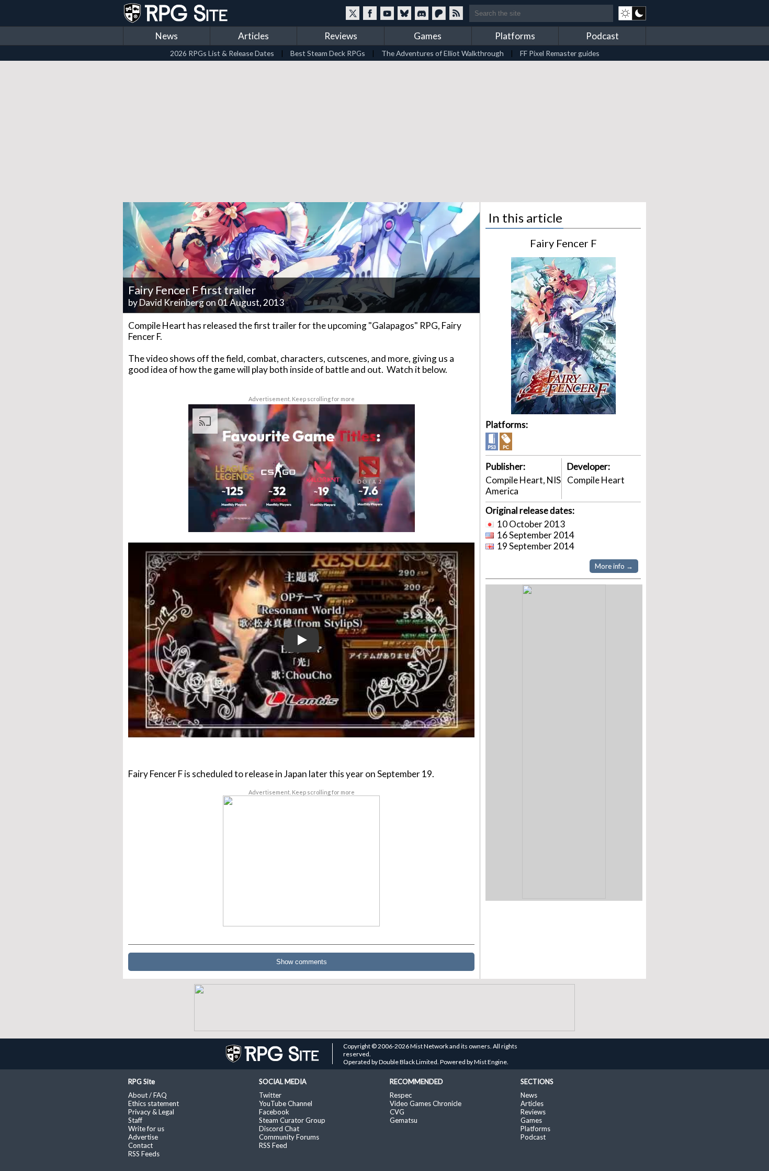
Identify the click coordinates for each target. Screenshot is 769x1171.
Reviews (340, 35)
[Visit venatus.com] (394, 515)
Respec (401, 1095)
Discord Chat (279, 1128)
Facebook (274, 1112)
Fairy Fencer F (563, 243)
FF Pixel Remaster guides (560, 53)
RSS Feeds (144, 1154)
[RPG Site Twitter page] (352, 13)
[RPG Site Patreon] (439, 13)
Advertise (143, 1137)
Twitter (270, 1095)
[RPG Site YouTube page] (387, 13)
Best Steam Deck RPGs (327, 53)
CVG (397, 1112)
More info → (614, 566)
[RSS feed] (456, 13)
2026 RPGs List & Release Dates (222, 53)
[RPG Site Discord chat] (421, 13)
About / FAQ (147, 1095)
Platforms (515, 35)
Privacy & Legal (151, 1112)
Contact (140, 1145)
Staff (135, 1120)
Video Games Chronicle (425, 1103)
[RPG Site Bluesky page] (404, 13)
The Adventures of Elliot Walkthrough (442, 53)
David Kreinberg (171, 302)
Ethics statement (153, 1103)
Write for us (146, 1128)
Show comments (301, 962)
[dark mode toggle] (632, 13)
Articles (253, 35)
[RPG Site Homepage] (177, 13)
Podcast (602, 35)
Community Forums (289, 1137)
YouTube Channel (285, 1103)
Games (428, 35)
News (166, 35)
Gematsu (403, 1120)
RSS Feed (273, 1145)
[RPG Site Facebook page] (370, 13)
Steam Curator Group (292, 1120)
